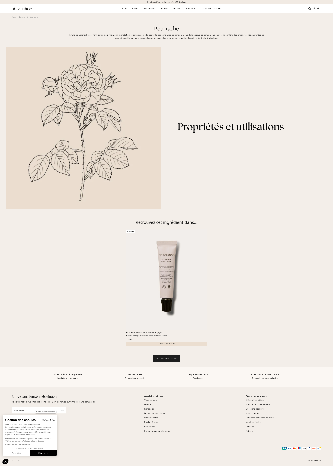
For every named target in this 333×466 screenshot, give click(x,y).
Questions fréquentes (255, 409)
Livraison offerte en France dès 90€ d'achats (166, 2)
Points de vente (151, 417)
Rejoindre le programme (67, 378)
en (18, 461)
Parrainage (149, 409)
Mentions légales (253, 422)
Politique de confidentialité (258, 404)
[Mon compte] (314, 8)
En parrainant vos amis (135, 378)
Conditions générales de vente (260, 417)
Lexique (22, 17)
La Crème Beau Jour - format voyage (144, 332)
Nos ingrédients (151, 422)
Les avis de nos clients (154, 413)
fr (13, 461)
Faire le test (198, 378)
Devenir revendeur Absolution (157, 431)
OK (62, 410)
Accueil (14, 17)
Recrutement (150, 426)
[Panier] (318, 8)
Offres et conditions (255, 400)
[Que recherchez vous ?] (310, 8)
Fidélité (147, 404)
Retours (249, 431)
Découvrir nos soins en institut (265, 378)
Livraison (250, 426)
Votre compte (150, 400)
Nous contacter (253, 413)
